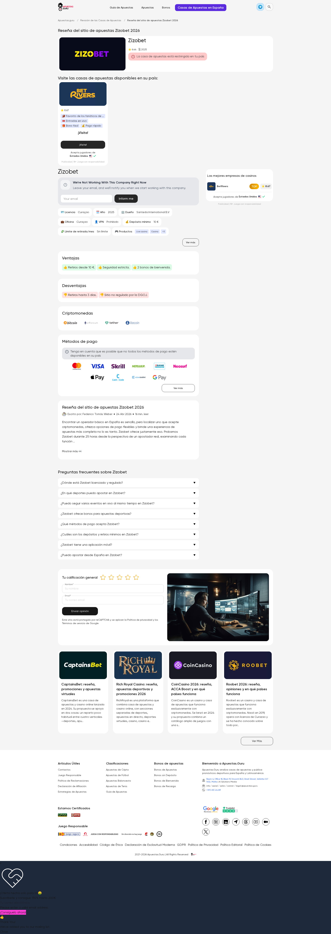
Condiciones (68, 844)
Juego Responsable (69, 775)
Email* (68, 595)
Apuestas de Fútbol (117, 775)
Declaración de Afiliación (72, 786)
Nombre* (69, 584)
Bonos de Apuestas (165, 769)
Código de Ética (111, 844)
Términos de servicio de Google (80, 623)
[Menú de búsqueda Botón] (269, 7)
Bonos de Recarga (165, 786)
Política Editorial (231, 844)
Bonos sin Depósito (165, 775)
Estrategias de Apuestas (72, 791)
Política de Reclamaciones (73, 780)
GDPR (181, 844)
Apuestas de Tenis (116, 786)
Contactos (64, 769)
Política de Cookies (257, 844)
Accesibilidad (88, 844)
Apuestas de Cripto (117, 769)
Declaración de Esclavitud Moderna (150, 844)
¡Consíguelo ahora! (13, 912)
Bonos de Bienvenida (166, 780)
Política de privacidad (139, 619)
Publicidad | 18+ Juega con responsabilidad (83, 162)
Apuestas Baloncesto (118, 780)
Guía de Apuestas (116, 791)
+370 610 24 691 (213, 790)
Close (4, 931)
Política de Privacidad (203, 844)
